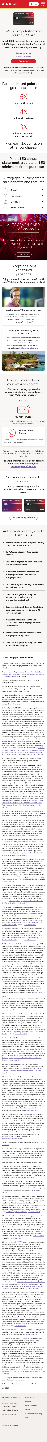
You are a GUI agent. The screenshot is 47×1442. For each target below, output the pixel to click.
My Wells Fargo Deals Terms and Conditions (24, 1108)
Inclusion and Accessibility (33, 1414)
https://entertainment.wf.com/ (12, 1138)
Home (27, 1418)
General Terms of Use (9, 1414)
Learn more (23, 254)
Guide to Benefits (39, 992)
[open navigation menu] (42, 4)
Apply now (23, 61)
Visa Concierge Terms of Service (16, 1212)
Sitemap (28, 1401)
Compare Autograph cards (23, 517)
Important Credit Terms (23, 56)
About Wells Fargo (31, 1405)
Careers (27, 1410)
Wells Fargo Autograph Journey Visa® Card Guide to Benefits (21, 1058)
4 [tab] (27, 400)
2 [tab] (22, 400)
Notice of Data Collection (10, 1410)
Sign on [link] (34, 4)
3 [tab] (25, 400)
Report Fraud (29, 1397)
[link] (11, 4)
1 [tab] (19, 400)
